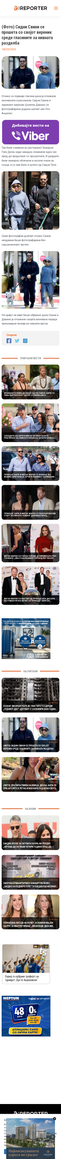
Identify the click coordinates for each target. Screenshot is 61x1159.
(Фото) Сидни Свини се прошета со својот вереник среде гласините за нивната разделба (28, 747)
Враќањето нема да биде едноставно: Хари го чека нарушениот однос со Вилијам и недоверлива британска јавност (29, 394)
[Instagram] (25, 340)
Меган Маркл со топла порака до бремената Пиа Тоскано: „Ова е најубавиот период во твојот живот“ (30, 557)
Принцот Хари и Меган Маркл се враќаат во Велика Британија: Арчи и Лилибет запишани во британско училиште (29, 476)
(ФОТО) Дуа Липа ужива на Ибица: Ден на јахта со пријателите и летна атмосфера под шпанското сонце (29, 787)
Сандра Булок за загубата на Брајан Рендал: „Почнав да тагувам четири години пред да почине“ (27, 845)
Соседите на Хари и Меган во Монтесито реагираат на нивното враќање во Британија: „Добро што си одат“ (29, 437)
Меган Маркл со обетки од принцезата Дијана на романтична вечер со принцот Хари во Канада (29, 600)
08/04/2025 (53, 742)
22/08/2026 (53, 703)
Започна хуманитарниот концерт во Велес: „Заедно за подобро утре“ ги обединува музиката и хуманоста (30, 885)
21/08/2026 (53, 782)
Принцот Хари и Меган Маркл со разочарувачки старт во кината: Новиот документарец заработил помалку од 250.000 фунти (30, 514)
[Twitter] (17, 340)
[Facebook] (9, 340)
